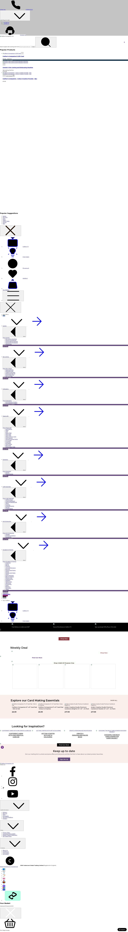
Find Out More (37, 658)
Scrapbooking (9, 508)
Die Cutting (6, 356)
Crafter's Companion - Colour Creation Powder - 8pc (20, 79)
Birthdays (7, 586)
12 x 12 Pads (8, 440)
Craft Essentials (7, 486)
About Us (5, 850)
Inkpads (7, 534)
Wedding (7, 580)
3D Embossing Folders (11, 403)
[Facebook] (13, 776)
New (4, 315)
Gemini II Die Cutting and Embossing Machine (18, 67)
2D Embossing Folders (11, 402)
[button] (124, 42)
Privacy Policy (6, 832)
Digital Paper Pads (10, 446)
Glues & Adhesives (10, 501)
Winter (7, 571)
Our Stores (6, 854)
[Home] (7, 763)
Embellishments (9, 506)
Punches (7, 505)
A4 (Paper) (8, 443)
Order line (16, 9)
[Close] (10, 230)
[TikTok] (3, 788)
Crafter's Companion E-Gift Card (13, 56)
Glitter (7, 503)
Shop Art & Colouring (8, 533)
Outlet (4, 598)
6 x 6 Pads (8, 441)
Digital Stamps (9, 474)
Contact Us (23, 35)
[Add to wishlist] (22, 53)
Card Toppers (9, 438)
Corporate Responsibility (9, 834)
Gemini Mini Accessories (11, 342)
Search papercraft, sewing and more (9, 46)
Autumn (7, 569)
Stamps (7, 472)
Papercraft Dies (9, 370)
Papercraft (6, 416)
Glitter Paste (6, 221)
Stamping (5, 459)
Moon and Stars (9, 575)
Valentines (8, 583)
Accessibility (6, 816)
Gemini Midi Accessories (11, 341)
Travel (7, 589)
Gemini (4, 222)
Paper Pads (8, 433)
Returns (5, 813)
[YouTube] (13, 798)
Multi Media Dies (9, 375)
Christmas (8, 563)
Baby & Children (9, 576)
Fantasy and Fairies (10, 573)
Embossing (6, 389)
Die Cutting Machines (11, 339)
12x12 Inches (8, 444)
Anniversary (8, 584)
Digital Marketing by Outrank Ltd (9, 866)
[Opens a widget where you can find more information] (122, 929)
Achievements (9, 579)
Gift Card (5, 217)
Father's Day (8, 581)
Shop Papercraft (7, 428)
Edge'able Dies (9, 371)
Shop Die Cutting (7, 368)
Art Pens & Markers (10, 535)
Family (7, 574)
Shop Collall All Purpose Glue (64, 663)
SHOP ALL (113, 700)
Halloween (8, 588)
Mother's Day (8, 578)
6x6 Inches (8, 445)
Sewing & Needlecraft (11, 502)
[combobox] (25, 47)
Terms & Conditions (8, 817)
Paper (4, 220)
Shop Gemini (6, 337)
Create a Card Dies (10, 372)
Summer (7, 566)
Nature (7, 565)
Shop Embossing (7, 400)
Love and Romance (10, 568)
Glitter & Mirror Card (10, 436)
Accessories (8, 537)
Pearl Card (8, 434)
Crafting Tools (9, 499)
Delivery (5, 812)
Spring (4, 216)
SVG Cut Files (8, 376)
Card (4, 218)
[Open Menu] (13, 296)
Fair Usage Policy (7, 836)
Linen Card (8, 435)
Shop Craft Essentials (8, 498)
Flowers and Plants (10, 570)
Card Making (8, 429)
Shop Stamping (7, 471)
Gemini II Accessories (10, 340)
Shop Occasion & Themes (9, 561)
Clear (33, 46)
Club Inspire (6, 853)
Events (4, 597)
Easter (7, 585)
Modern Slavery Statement (10, 835)
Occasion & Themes (8, 549)
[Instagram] (13, 786)
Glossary (5, 818)
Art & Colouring (7, 521)
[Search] (45, 42)
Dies (4, 223)
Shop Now (5, 346)
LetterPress (8, 344)
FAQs (4, 815)
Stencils (7, 507)
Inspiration (5, 593)
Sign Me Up (64, 759)
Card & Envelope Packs (11, 439)
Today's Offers (6, 594)
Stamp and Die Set (10, 373)
